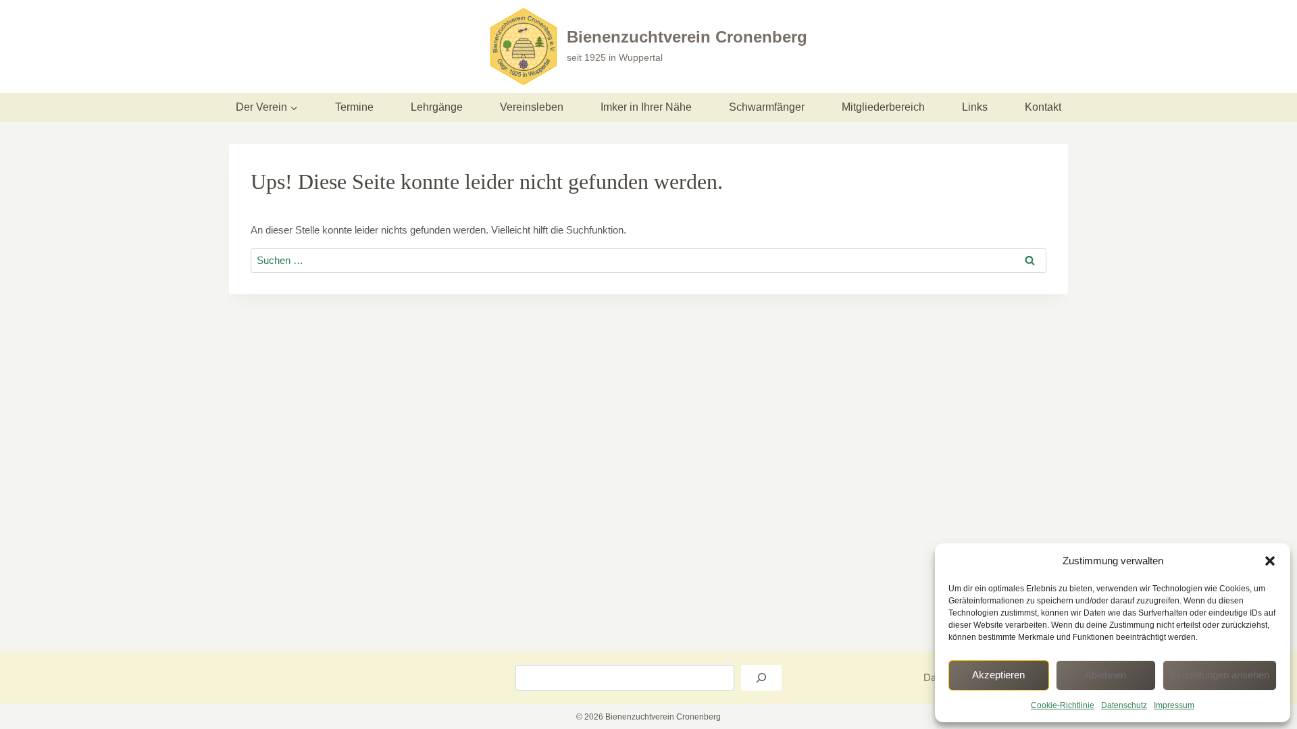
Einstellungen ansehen (1219, 674)
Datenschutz (1124, 705)
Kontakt (1043, 107)
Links (975, 107)
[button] (1270, 561)
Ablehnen (1105, 674)
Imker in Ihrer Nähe (646, 107)
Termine (354, 107)
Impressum (1174, 705)
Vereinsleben (531, 107)
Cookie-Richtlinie (1062, 705)
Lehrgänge (437, 107)
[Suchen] (761, 678)
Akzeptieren (998, 674)
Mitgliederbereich (883, 107)
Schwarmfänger (767, 107)
